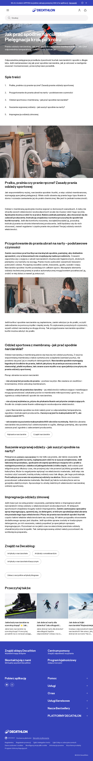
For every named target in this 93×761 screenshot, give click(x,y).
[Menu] (8, 10)
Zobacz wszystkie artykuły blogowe (23, 575)
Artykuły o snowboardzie (46, 553)
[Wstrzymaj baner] (82, 3)
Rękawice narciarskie (16, 434)
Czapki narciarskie (41, 434)
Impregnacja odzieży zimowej (23, 114)
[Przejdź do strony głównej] (43, 10)
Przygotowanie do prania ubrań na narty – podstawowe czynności (41, 92)
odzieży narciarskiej (26, 457)
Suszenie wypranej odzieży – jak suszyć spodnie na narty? (37, 107)
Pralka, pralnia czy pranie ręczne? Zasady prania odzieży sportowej (41, 85)
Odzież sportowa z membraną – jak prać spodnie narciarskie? (38, 100)
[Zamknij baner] (86, 3)
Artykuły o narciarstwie (17, 553)
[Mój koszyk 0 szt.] (85, 10)
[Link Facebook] (7, 685)
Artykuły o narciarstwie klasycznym (23, 561)
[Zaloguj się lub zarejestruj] (79, 10)
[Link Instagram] (12, 685)
